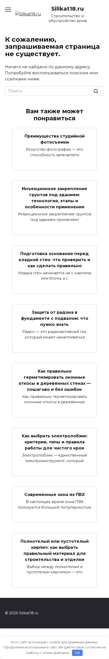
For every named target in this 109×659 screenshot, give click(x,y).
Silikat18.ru (67, 8)
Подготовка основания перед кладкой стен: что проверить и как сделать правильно (54, 259)
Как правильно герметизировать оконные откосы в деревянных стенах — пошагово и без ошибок (55, 380)
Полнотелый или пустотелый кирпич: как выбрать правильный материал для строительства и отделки (55, 550)
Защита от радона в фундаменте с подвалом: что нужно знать (54, 318)
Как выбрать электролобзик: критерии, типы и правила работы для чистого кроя (54, 442)
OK (77, 653)
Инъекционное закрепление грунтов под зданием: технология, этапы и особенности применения (54, 197)
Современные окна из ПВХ (54, 494)
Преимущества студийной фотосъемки (55, 139)
